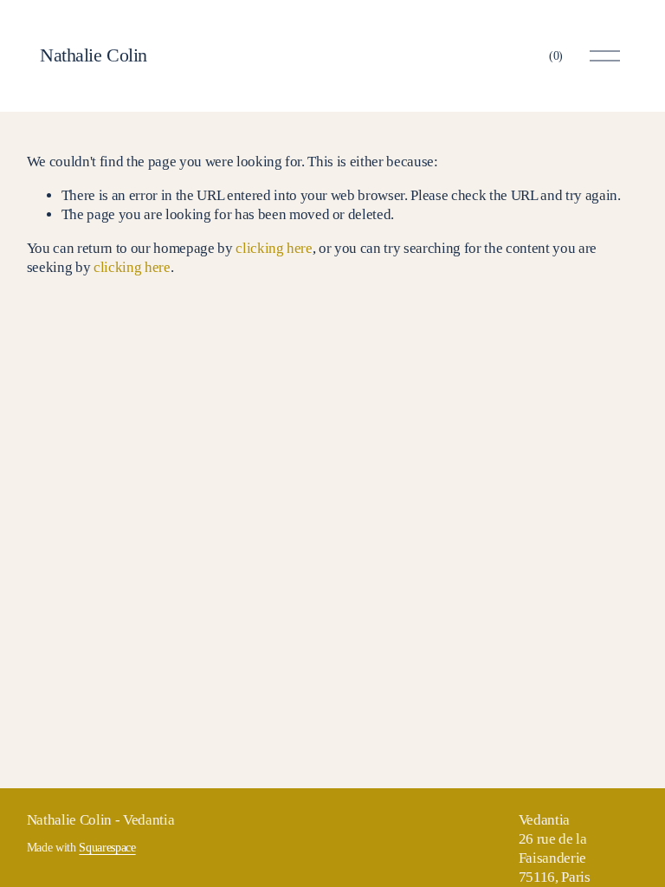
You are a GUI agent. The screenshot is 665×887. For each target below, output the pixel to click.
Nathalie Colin (93, 55)
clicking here (274, 248)
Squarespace (107, 847)
